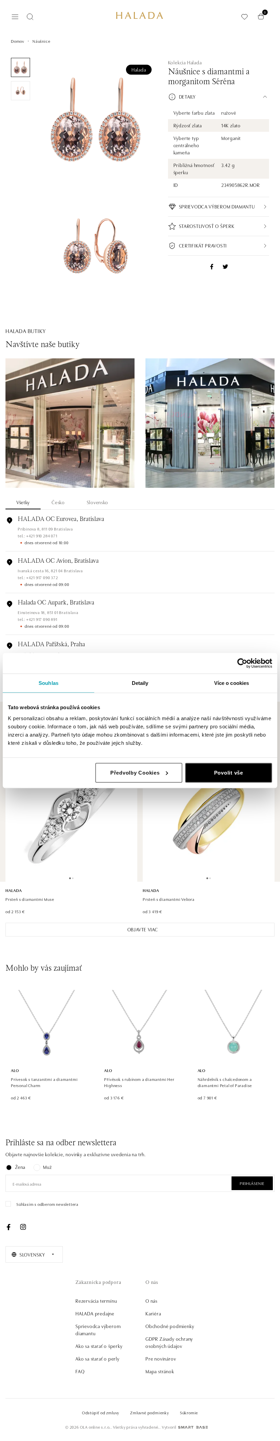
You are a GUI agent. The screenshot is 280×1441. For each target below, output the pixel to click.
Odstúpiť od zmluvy (100, 1412)
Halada (138, 69)
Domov (17, 41)
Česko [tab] (58, 502)
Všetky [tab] (23, 502)
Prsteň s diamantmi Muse (29, 899)
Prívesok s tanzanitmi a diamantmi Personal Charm (44, 1082)
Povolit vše (228, 772)
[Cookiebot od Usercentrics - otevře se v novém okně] (242, 663)
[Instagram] (23, 1227)
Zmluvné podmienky (149, 1412)
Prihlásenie (252, 1183)
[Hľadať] (30, 17)
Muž (47, 1166)
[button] (218, 96)
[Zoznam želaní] (244, 17)
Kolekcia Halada (185, 62)
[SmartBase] (193, 1427)
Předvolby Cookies (135, 772)
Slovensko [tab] (97, 502)
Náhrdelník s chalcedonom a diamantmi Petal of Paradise (225, 1082)
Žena (20, 1166)
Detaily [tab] (140, 683)
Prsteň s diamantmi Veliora (169, 899)
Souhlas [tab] (48, 683)
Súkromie (189, 1412)
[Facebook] (8, 1227)
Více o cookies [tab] (231, 683)
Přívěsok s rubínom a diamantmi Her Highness (139, 1082)
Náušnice (41, 41)
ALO (15, 1070)
